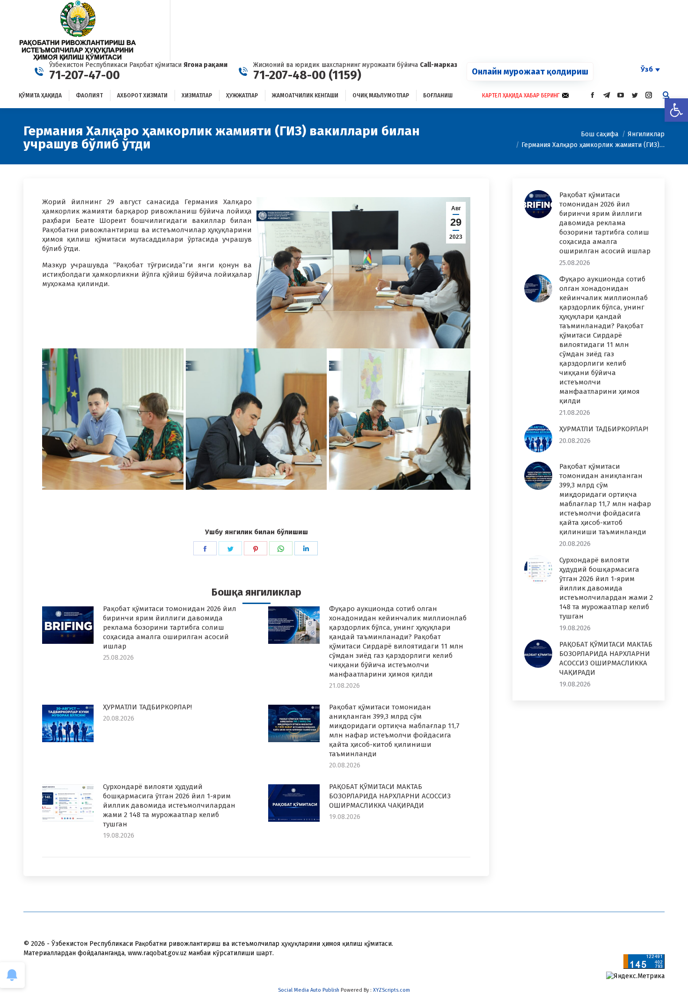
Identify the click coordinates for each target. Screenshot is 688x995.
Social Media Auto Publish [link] (308, 990)
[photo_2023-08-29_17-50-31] (112, 419)
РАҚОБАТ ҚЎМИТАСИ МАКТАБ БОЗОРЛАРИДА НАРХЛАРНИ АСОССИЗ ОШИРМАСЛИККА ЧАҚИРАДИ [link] (390, 796)
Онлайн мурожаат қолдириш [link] (530, 71)
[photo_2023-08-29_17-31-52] (399, 419)
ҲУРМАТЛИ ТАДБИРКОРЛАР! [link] (147, 707)
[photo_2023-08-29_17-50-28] (256, 419)
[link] (676, 110)
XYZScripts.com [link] (391, 990)
